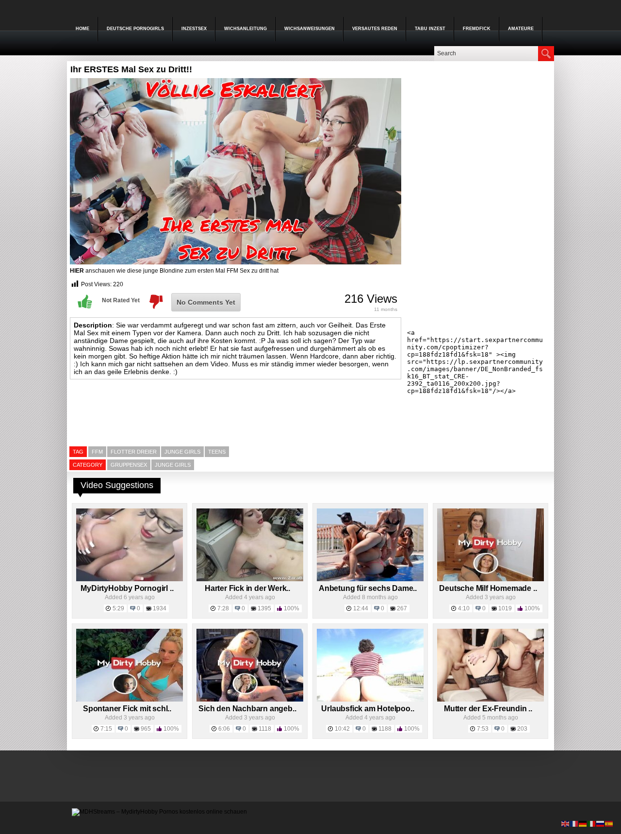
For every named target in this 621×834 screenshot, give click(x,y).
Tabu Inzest (430, 28)
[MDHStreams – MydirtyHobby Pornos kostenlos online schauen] (159, 811)
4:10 (464, 608)
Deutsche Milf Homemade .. (488, 588)
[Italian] (592, 823)
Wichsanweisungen (309, 28)
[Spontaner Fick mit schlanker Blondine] (129, 699)
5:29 (118, 608)
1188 (385, 728)
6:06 (224, 728)
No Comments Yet (206, 302)
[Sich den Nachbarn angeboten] (249, 699)
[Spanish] (609, 823)
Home (82, 28)
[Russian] (600, 823)
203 (522, 728)
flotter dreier (134, 452)
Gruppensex (129, 465)
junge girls (182, 452)
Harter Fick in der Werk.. (247, 588)
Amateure (521, 28)
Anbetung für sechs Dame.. (368, 588)
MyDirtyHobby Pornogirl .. (127, 588)
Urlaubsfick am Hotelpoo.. (367, 708)
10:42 (342, 728)
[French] (574, 823)
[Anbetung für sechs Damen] (370, 579)
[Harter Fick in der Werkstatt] (249, 579)
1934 (159, 608)
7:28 (223, 608)
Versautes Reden (374, 28)
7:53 (483, 728)
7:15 (106, 728)
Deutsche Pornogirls (135, 28)
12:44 (360, 608)
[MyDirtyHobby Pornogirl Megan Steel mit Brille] (129, 579)
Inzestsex (194, 28)
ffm (97, 452)
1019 (505, 608)
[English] (565, 823)
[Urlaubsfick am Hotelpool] (370, 699)
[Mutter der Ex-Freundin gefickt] (490, 699)
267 (402, 608)
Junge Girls (173, 465)
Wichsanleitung (245, 28)
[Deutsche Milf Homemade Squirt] (490, 579)
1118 (265, 728)
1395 (264, 608)
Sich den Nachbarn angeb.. (247, 708)
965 (146, 728)
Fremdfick (476, 28)
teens (217, 452)
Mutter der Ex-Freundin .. (488, 708)
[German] (583, 823)
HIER (77, 270)
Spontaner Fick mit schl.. (127, 708)
